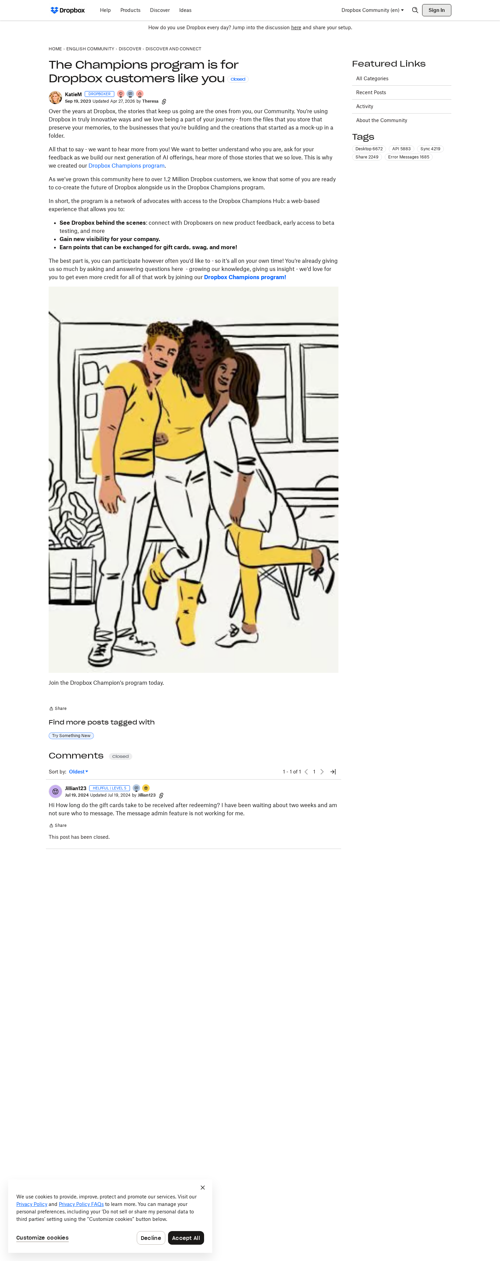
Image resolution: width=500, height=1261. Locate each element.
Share (58, 709)
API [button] (401, 148)
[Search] (415, 10)
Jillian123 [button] (75, 788)
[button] (55, 97)
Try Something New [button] (71, 735)
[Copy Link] (164, 101)
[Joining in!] (137, 788)
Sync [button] (430, 148)
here (296, 27)
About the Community (381, 120)
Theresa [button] (150, 101)
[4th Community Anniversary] (121, 94)
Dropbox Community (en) (370, 10)
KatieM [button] (73, 94)
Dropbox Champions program (126, 165)
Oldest (77, 772)
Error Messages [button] (408, 156)
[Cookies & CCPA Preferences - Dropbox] (110, 1216)
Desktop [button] (369, 148)
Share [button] (367, 156)
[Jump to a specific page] (333, 771)
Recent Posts (371, 92)
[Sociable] (131, 94)
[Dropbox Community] (68, 10)
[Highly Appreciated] (140, 94)
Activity (364, 106)
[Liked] (146, 788)
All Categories (372, 78)
